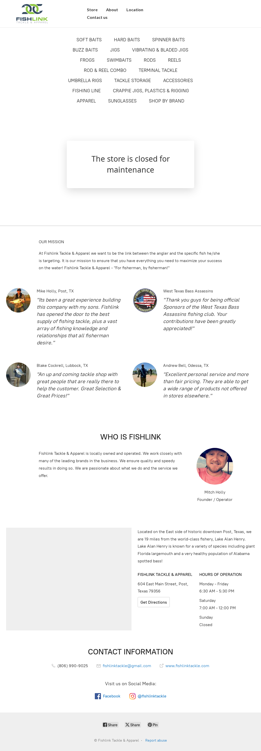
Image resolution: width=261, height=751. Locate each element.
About (112, 9)
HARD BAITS (127, 40)
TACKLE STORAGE (132, 80)
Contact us (97, 17)
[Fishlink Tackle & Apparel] (32, 14)
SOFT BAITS (89, 40)
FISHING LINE (86, 91)
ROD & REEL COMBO (105, 70)
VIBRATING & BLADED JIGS (160, 50)
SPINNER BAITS (168, 40)
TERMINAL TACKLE (158, 70)
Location (134, 9)
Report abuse (156, 740)
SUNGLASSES (122, 101)
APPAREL (86, 101)
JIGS (115, 50)
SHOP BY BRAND (166, 101)
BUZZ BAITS (85, 50)
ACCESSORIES (178, 80)
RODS (150, 60)
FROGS (87, 60)
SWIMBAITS (119, 60)
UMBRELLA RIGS (85, 80)
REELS (174, 60)
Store (92, 9)
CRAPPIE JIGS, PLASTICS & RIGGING (151, 91)
